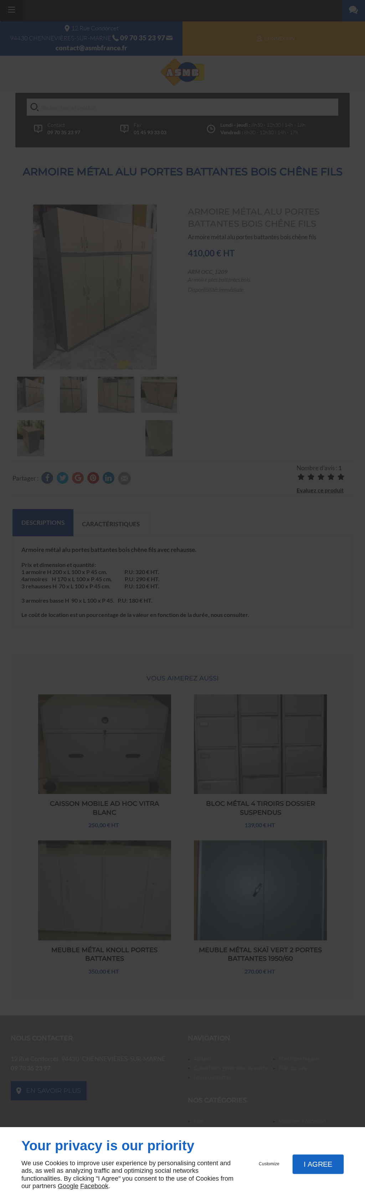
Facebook (94, 1186)
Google (68, 1186)
